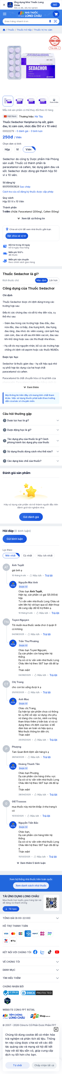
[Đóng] (3, 4)
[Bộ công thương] (11, 993)
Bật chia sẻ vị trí (16, 235)
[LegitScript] (19, 1000)
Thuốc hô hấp (24, 29)
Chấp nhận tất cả (44, 1065)
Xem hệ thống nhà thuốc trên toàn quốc (31, 879)
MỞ (55, 4)
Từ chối (17, 1065)
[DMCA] (36, 993)
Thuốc (10, 29)
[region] (31, 65)
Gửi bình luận (15, 538)
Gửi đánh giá (31, 517)
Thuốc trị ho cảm (43, 29)
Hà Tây (39, 116)
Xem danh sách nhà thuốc (31, 885)
